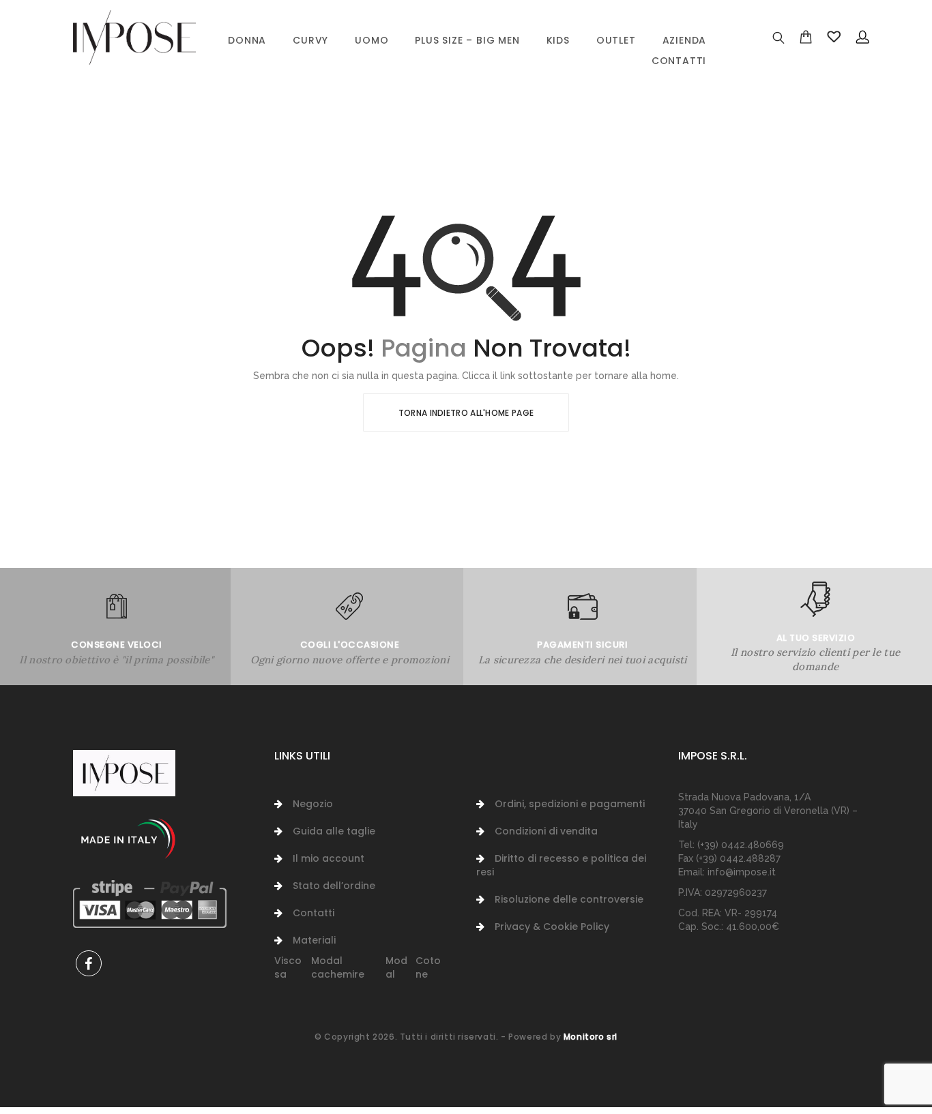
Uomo (371, 40)
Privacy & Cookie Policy (552, 926)
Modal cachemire (337, 967)
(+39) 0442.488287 (738, 858)
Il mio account (328, 858)
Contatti (679, 60)
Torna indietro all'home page (466, 413)
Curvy (310, 40)
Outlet (616, 40)
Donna (247, 40)
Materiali (314, 940)
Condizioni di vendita (546, 831)
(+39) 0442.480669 (740, 844)
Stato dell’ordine (334, 885)
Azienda (684, 40)
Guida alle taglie (334, 831)
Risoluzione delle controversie (569, 899)
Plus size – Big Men (467, 40)
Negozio (313, 804)
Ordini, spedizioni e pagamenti (570, 804)
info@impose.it (742, 872)
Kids (558, 40)
